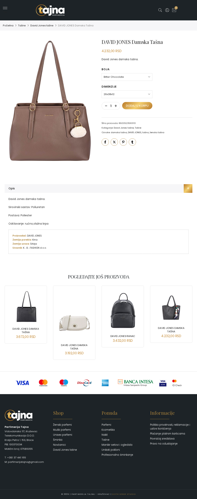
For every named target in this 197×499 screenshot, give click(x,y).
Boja (105, 69)
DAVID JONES (134, 132)
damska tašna (119, 132)
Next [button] (186, 319)
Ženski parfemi (62, 425)
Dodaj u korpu (137, 106)
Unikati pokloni (111, 450)
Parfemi (106, 425)
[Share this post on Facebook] (105, 142)
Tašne (22, 25)
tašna (145, 132)
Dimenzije (109, 87)
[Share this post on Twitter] (114, 142)
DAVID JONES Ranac (122, 336)
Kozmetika (108, 430)
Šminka (57, 440)
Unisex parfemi (62, 435)
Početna (8, 25)
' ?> (5, 12)
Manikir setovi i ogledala (117, 445)
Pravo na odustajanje (164, 444)
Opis (11, 188)
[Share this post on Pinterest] (123, 142)
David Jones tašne (41, 25)
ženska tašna (157, 132)
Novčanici (59, 445)
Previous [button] (11, 319)
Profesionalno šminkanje (117, 455)
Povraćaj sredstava (162, 438)
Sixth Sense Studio (124, 494)
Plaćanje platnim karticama (167, 433)
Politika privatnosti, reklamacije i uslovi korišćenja (170, 426)
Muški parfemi (62, 430)
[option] (50, 106)
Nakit (105, 435)
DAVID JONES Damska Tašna (26, 330)
